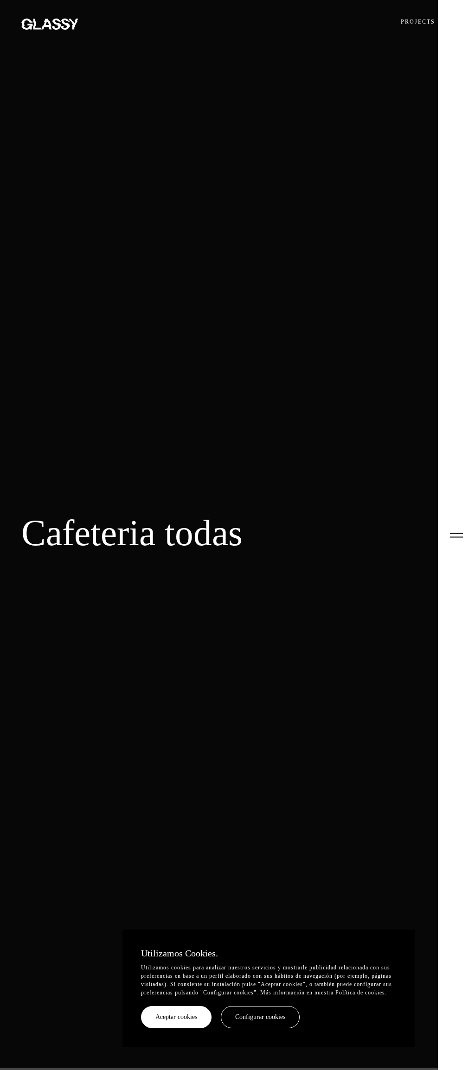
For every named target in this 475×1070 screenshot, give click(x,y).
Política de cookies (360, 992)
